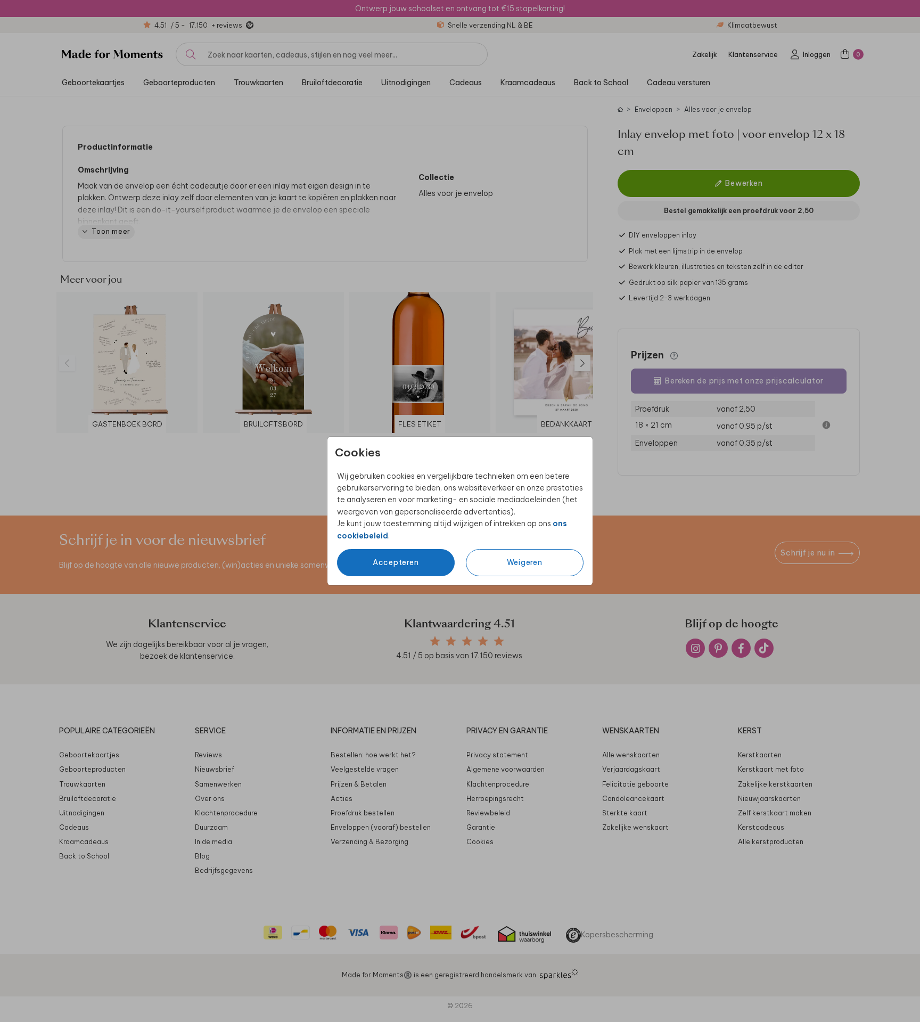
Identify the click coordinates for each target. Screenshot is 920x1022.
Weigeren (525, 562)
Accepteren (396, 562)
